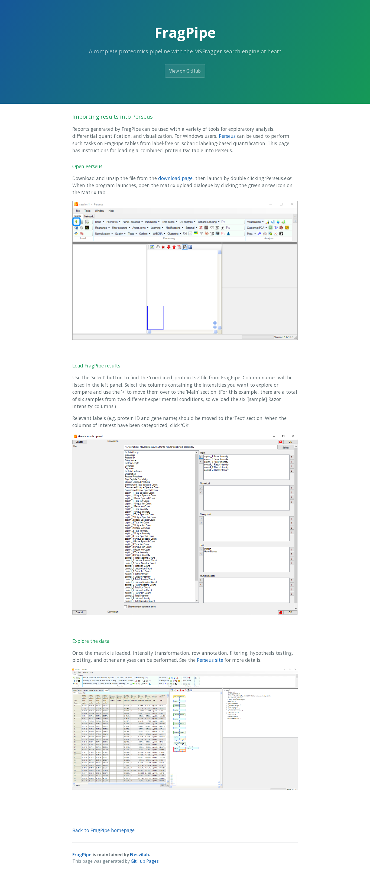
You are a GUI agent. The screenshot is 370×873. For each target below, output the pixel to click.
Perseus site (210, 660)
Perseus (227, 136)
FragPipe (82, 855)
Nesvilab (139, 855)
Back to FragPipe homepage (103, 830)
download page (175, 178)
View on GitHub (185, 71)
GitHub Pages (145, 861)
